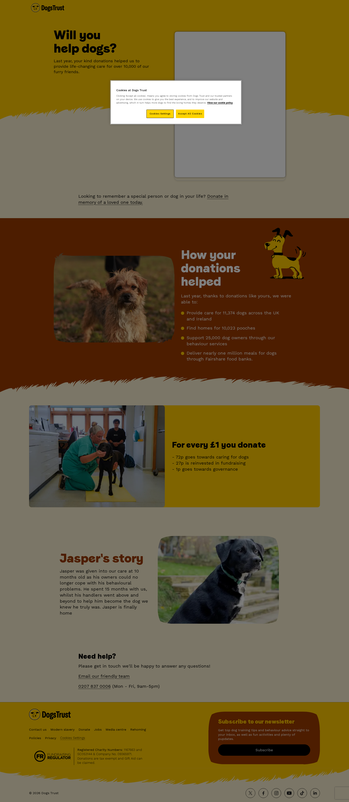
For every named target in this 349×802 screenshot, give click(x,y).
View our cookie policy (220, 102)
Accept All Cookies (190, 113)
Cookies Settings (160, 113)
